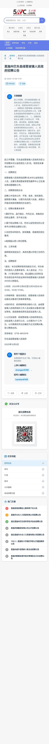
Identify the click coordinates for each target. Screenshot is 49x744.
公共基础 (9, 48)
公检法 (28, 28)
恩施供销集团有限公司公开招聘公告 (25, 528)
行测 (29, 43)
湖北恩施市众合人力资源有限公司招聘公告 (27, 535)
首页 (7, 43)
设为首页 (21, 2)
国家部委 (16, 32)
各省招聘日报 (20, 48)
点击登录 (29, 5)
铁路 (24, 35)
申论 (23, 43)
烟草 (40, 32)
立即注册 (22, 5)
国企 (8, 32)
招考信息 (15, 43)
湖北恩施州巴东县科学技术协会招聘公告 (27, 521)
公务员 (20, 28)
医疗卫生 (37, 28)
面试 (36, 43)
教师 (24, 32)
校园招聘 (33, 32)
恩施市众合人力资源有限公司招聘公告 (26, 515)
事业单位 (12, 28)
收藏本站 (30, 2)
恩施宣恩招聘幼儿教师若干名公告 (24, 508)
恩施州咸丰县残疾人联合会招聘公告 (25, 549)
